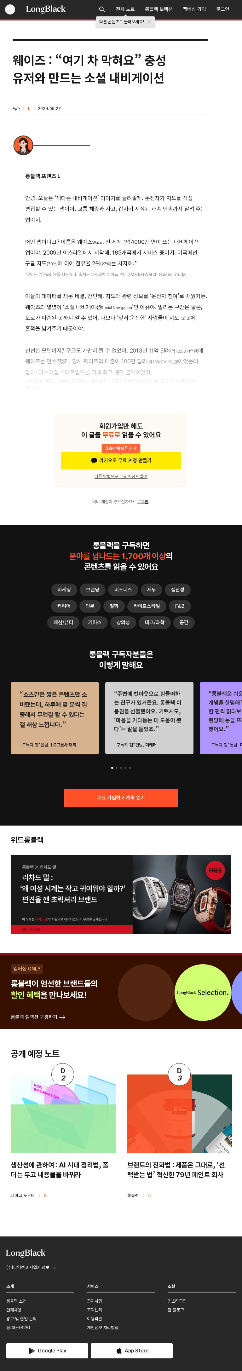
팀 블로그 (176, 1309)
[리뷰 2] (117, 768)
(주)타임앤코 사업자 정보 (27, 1267)
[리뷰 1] (112, 768)
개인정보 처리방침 (102, 1327)
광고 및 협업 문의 (21, 1318)
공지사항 (94, 1301)
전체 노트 (125, 9)
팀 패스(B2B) (18, 1327)
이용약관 (94, 1318)
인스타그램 (177, 1301)
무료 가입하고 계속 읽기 (121, 798)
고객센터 (94, 1309)
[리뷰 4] (125, 768)
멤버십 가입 (194, 9)
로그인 (222, 9)
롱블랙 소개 (16, 1301)
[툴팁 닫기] (149, 21)
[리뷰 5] (130, 768)
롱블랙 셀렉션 (159, 9)
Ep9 (16, 108)
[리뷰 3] (121, 768)
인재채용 (13, 1309)
